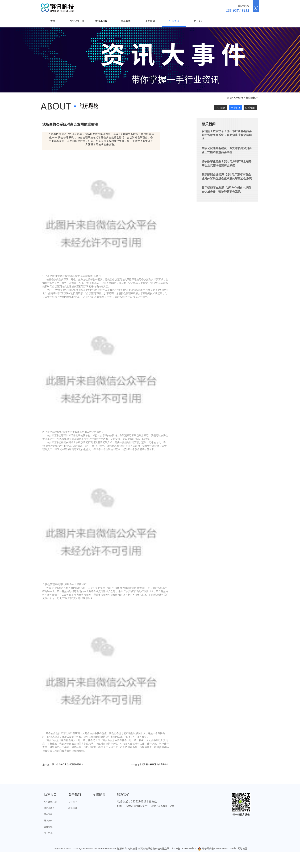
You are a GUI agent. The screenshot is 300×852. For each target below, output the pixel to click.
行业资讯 (174, 21)
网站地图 (242, 848)
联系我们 (250, 107)
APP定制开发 (77, 21)
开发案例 (150, 21)
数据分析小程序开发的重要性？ (154, 764)
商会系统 (126, 21)
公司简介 (220, 107)
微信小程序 (101, 21)
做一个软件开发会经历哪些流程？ (67, 764)
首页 (52, 21)
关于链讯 (198, 21)
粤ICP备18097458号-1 (183, 848)
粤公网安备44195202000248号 (218, 848)
